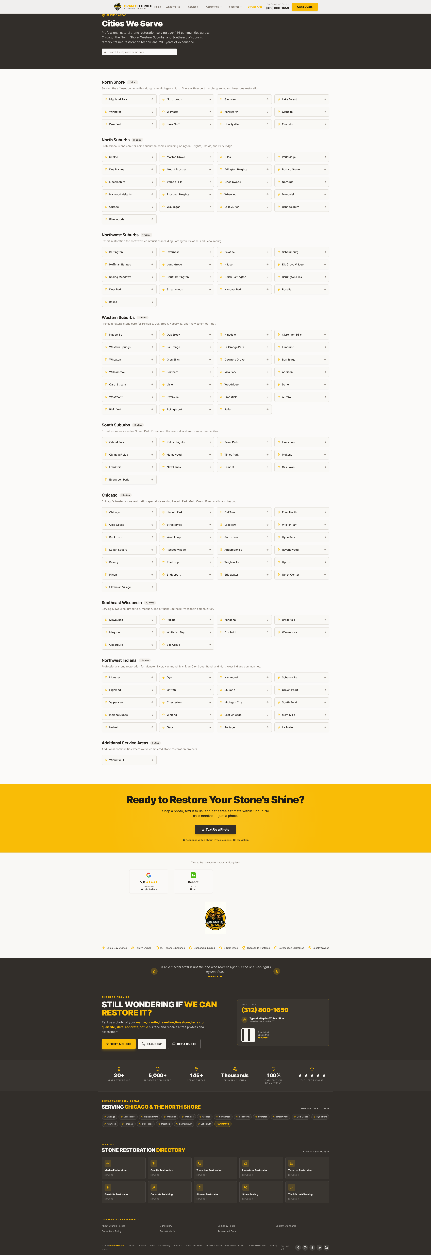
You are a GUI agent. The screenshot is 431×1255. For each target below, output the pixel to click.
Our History (166, 1225)
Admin (105, 1249)
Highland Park (151, 1116)
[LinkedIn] (326, 1248)
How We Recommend (235, 1245)
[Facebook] (298, 1248)
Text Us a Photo (217, 829)
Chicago (111, 1116)
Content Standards (285, 1225)
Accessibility (164, 1245)
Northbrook (224, 1116)
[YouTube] (319, 1248)
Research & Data (227, 1231)
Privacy (142, 1245)
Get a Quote (304, 6)
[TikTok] (312, 1248)
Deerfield (165, 1124)
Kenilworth (244, 1116)
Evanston (262, 1116)
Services (193, 6)
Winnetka (171, 1116)
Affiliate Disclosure (257, 1245)
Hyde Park (322, 1116)
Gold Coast (302, 1116)
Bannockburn (185, 1124)
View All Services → (316, 1151)
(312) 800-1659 (277, 8)
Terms (152, 1245)
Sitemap (273, 1245)
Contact (131, 1245)
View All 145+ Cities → (315, 1108)
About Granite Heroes (113, 1225)
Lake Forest (129, 1116)
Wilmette (189, 1116)
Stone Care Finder (194, 1245)
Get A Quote (186, 1044)
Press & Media (167, 1231)
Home (157, 6)
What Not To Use (214, 1245)
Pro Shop (178, 1245)
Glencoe (206, 1116)
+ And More (223, 1124)
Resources (233, 6)
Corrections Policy (112, 1231)
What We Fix (173, 6)
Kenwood (111, 1124)
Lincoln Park (282, 1116)
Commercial (212, 6)
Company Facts (226, 1225)
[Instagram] (305, 1248)
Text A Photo (121, 1044)
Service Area (255, 6)
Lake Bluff (206, 1124)
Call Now (154, 1044)
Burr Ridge (147, 1124)
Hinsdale (129, 1124)
